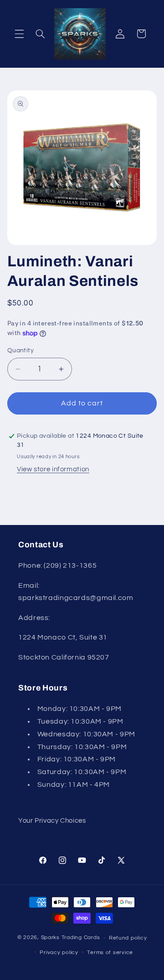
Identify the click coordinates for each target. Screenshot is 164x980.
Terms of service (110, 952)
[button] (19, 33)
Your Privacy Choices (52, 820)
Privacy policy (59, 952)
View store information (53, 469)
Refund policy (128, 937)
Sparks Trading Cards (70, 937)
